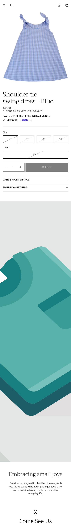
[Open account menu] (59, 5)
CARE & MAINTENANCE (16, 179)
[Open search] (11, 5)
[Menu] (4, 5)
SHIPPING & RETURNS (15, 187)
